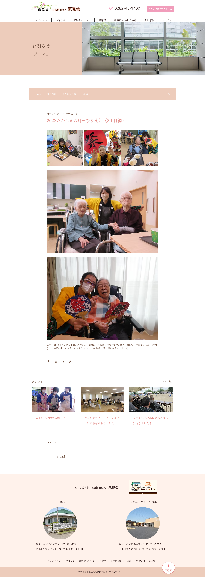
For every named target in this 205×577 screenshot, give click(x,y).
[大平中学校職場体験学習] (53, 399)
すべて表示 (167, 381)
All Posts (36, 94)
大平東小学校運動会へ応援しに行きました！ (150, 421)
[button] (168, 94)
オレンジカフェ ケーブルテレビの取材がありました (101, 421)
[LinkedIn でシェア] (63, 361)
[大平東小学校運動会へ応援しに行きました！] (151, 399)
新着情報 (51, 94)
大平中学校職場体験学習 (50, 418)
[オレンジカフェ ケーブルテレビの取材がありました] (102, 399)
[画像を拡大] (65, 148)
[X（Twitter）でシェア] (55, 361)
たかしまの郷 (69, 94)
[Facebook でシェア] (48, 361)
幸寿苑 (85, 94)
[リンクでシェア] (70, 361)
